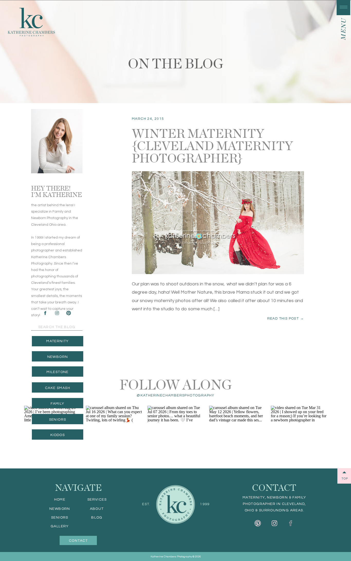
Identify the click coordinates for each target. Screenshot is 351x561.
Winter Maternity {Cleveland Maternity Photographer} (212, 145)
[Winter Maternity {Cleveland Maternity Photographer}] (218, 222)
